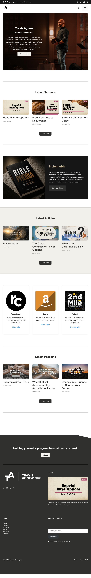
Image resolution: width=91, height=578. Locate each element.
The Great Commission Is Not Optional (43, 246)
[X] (87, 2)
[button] (79, 8)
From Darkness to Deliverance (42, 119)
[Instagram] (80, 2)
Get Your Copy (57, 188)
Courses (5, 534)
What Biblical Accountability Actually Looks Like (43, 385)
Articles (5, 525)
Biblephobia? (83, 560)
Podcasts (6, 531)
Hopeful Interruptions (16, 117)
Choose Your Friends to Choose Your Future (74, 385)
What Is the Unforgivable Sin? (72, 245)
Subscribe (53, 537)
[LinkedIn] (84, 2)
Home (5, 523)
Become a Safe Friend (16, 381)
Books (5, 529)
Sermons (6, 527)
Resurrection (11, 243)
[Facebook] (77, 2)
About (45, 455)
